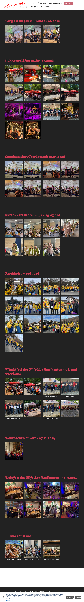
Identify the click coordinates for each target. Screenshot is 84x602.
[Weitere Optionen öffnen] (53, 7)
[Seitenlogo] (15, 5)
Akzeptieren (70, 597)
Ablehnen (78, 597)
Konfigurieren (9, 600)
